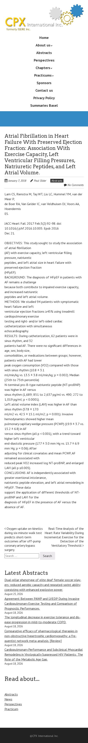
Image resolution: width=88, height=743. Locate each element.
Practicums (43, 75)
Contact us (44, 90)
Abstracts (44, 52)
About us (43, 45)
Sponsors (44, 82)
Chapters (43, 67)
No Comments (76, 185)
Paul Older (40, 180)
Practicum (11, 709)
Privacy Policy (44, 98)
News (8, 699)
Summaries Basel (44, 105)
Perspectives (44, 60)
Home (44, 37)
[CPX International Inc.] (44, 25)
